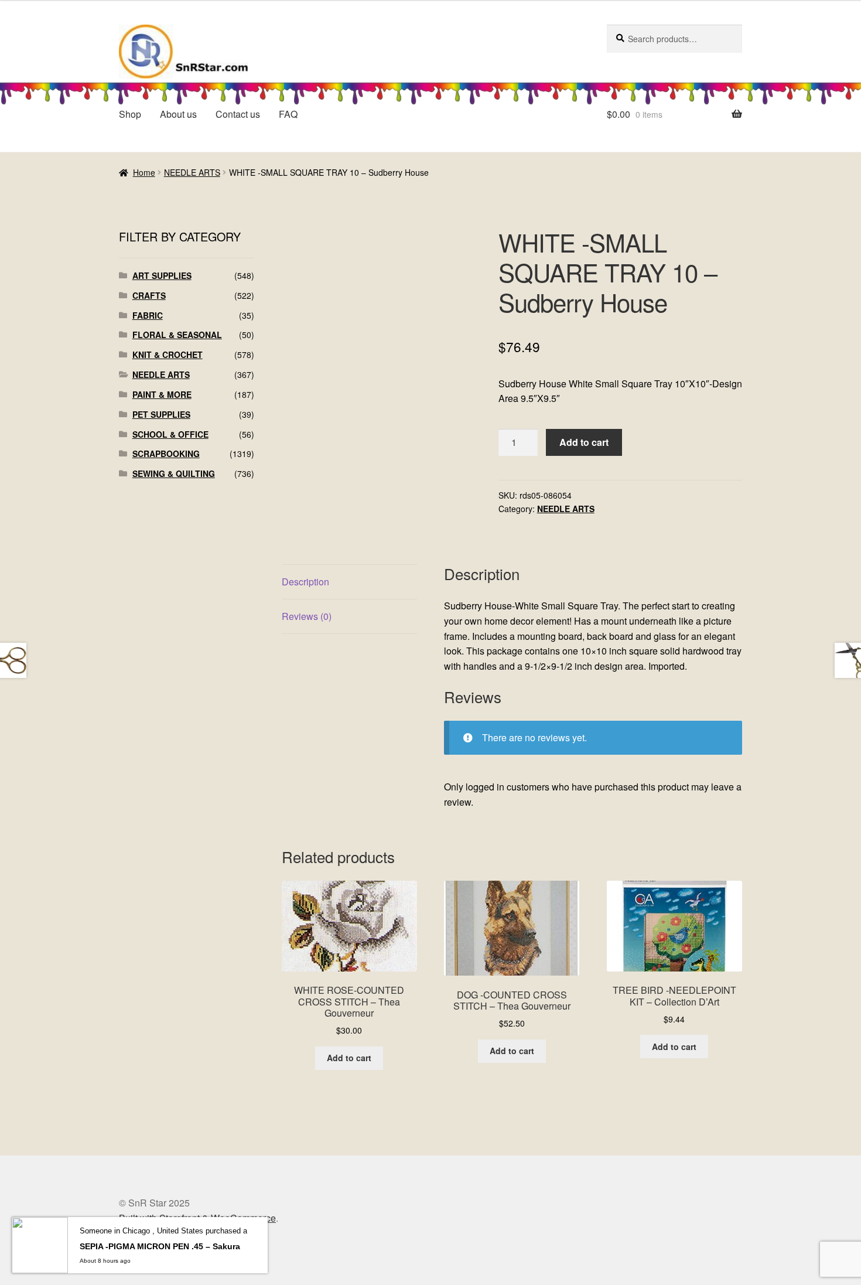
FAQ (288, 114)
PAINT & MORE (162, 394)
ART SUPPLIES (162, 275)
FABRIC (147, 315)
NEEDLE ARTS (192, 172)
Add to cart (584, 442)
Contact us (238, 114)
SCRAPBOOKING (166, 453)
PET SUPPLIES (161, 414)
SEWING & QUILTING (173, 473)
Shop (130, 114)
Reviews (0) (307, 616)
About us (178, 114)
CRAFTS (149, 295)
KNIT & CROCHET (167, 354)
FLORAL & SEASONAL (177, 334)
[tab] (349, 582)
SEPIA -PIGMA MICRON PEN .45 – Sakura (160, 1246)
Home (144, 172)
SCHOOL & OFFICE (170, 434)
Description (305, 581)
